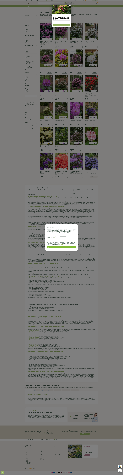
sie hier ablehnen (63, 236)
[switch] (120, 471)
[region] (61, 237)
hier (54, 237)
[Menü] (121, 465)
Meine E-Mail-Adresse (56, 19)
